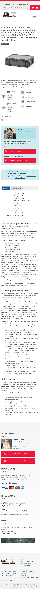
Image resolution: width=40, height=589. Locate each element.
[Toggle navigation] (34, 16)
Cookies (24, 575)
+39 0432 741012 (19, 454)
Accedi (22, 2)
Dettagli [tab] (5, 188)
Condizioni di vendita (28, 571)
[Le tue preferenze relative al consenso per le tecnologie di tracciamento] (37, 586)
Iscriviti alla (29, 577)
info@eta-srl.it (20, 461)
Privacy (24, 573)
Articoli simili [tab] (17, 188)
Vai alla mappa (18, 540)
